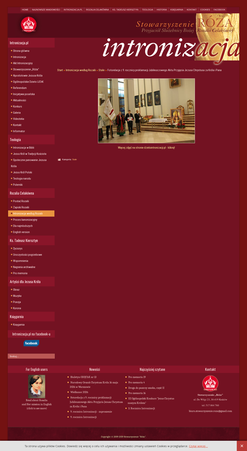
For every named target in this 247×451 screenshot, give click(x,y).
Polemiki (18, 184)
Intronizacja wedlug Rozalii (28, 213)
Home (25, 10)
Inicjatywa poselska (24, 94)
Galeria (17, 112)
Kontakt (192, 10)
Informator (19, 131)
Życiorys (17, 248)
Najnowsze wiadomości (46, 10)
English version (21, 232)
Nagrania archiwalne (24, 267)
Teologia (147, 10)
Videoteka (18, 118)
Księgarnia (176, 10)
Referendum (20, 87)
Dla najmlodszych (23, 225)
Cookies (205, 10)
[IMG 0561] (146, 110)
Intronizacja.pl (73, 10)
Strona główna (21, 50)
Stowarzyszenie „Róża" (26, 69)
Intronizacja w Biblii (23, 147)
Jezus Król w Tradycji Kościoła (29, 153)
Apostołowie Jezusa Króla (27, 75)
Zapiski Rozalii (21, 207)
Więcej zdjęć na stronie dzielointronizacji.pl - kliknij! (146, 147)
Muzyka (17, 295)
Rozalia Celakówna (97, 10)
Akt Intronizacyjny (23, 63)
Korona (17, 308)
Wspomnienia (20, 260)
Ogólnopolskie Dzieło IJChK (28, 81)
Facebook (219, 10)
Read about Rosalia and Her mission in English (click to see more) (37, 404)
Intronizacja (19, 57)
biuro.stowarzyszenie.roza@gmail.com (210, 411)
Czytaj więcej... (198, 446)
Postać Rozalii (21, 201)
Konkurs (17, 106)
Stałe (102, 70)
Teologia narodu (22, 178)
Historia (162, 10)
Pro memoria (20, 273)
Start (60, 70)
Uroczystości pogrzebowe (27, 254)
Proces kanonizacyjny (25, 219)
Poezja (17, 302)
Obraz (16, 289)
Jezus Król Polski (22, 172)
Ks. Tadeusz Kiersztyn (125, 10)
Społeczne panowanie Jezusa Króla (29, 163)
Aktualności (19, 100)
